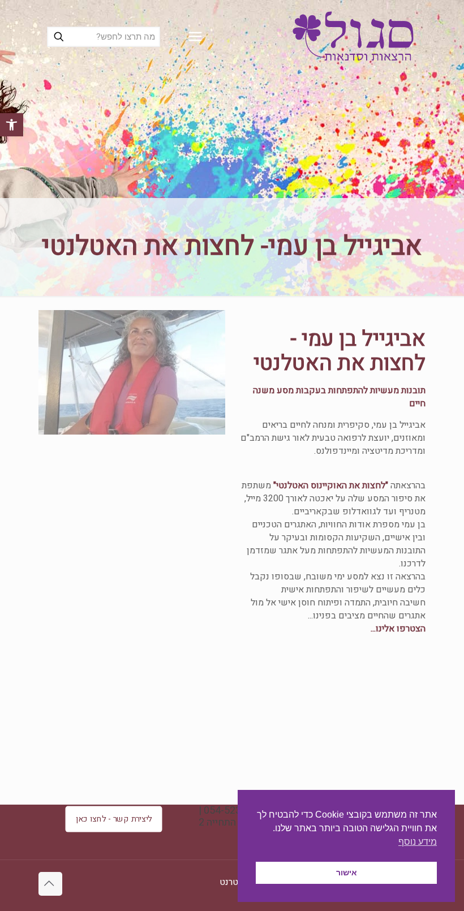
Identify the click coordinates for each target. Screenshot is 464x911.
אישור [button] (346, 872)
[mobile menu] (195, 36)
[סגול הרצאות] (352, 37)
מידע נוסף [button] (417, 841)
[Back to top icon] (50, 884)
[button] (11, 124)
